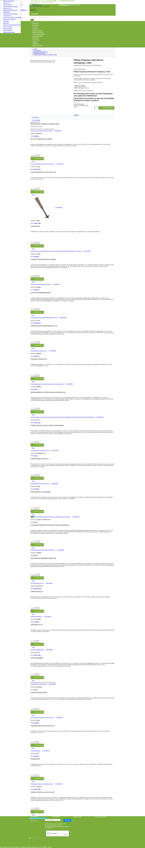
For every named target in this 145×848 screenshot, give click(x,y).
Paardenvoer (6, 2)
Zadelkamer (6, 12)
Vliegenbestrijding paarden (10, 6)
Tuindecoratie (7, 15)
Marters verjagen (7, 26)
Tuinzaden (6, 21)
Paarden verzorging (8, 1)
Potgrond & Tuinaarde (9, 19)
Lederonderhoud (7, 30)
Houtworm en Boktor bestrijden (11, 25)
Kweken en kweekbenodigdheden (11, 17)
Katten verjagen (7, 28)
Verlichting (6, 23)
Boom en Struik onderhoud (10, 14)
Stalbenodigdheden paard (10, 10)
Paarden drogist (7, 4)
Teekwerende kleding (9, 32)
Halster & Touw (7, 8)
